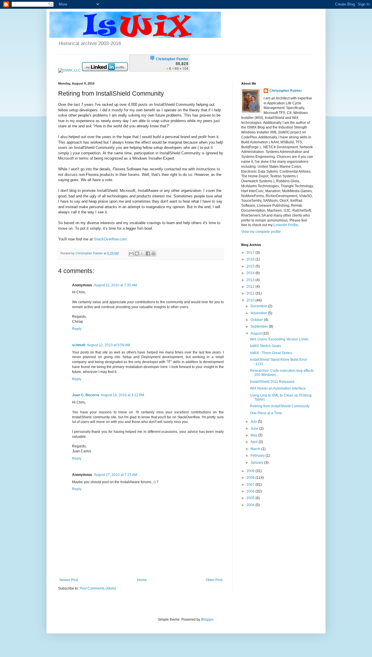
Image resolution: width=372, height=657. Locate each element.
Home (142, 580)
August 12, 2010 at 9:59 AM (108, 345)
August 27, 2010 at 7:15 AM (115, 475)
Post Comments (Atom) (98, 588)
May (254, 435)
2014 (250, 273)
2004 (250, 505)
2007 (250, 485)
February (258, 456)
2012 (250, 287)
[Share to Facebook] (148, 253)
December (259, 306)
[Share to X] (142, 253)
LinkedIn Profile (285, 225)
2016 (250, 259)
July (254, 421)
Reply (76, 329)
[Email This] (131, 253)
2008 (250, 478)
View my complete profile (261, 232)
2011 (250, 293)
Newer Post (69, 580)
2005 (250, 498)
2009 (250, 471)
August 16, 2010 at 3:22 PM (122, 395)
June (255, 428)
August (256, 333)
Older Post (214, 580)
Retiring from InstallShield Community (280, 406)
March (256, 449)
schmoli (78, 345)
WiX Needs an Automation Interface (278, 388)
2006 (250, 491)
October (257, 320)
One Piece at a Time (266, 413)
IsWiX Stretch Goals (265, 346)
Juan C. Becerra (85, 395)
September (260, 326)
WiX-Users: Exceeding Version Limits (279, 339)
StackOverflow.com (110, 239)
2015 (250, 266)
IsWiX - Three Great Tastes (271, 353)
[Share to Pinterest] (153, 253)
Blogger (207, 619)
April (255, 442)
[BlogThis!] (137, 253)
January (257, 462)
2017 (250, 253)
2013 (250, 280)
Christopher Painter (285, 91)
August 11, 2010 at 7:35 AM (115, 285)
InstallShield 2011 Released (272, 382)
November (259, 313)
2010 (250, 300)
